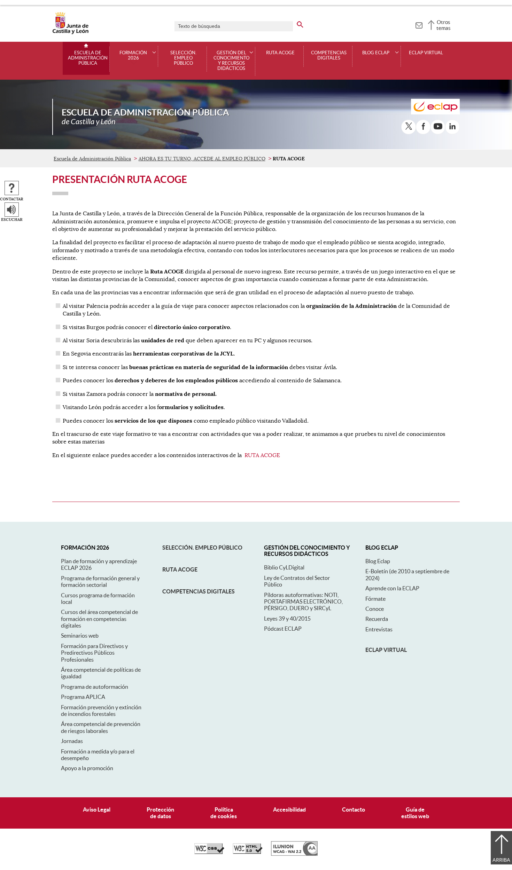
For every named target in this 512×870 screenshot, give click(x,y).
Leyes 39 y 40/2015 (287, 618)
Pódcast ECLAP (283, 628)
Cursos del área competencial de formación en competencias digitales (99, 619)
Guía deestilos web (415, 812)
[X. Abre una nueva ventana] (408, 127)
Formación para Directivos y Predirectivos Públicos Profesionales (94, 653)
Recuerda (376, 619)
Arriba (501, 860)
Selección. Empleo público (202, 547)
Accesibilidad (289, 809)
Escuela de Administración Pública (88, 58)
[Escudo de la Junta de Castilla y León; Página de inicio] (70, 32)
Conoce (374, 609)
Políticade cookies (223, 812)
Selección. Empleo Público (183, 58)
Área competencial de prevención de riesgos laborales (100, 727)
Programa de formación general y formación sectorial (100, 581)
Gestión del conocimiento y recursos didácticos (231, 60)
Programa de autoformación (94, 687)
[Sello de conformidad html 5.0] (248, 852)
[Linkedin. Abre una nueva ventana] (452, 127)
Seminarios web (80, 635)
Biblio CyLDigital (284, 567)
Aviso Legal (96, 809)
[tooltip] (418, 24)
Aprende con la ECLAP (392, 588)
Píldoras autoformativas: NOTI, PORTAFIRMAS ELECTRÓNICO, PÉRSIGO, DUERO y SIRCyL (303, 602)
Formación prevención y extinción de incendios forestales (101, 710)
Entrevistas (379, 629)
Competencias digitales (198, 591)
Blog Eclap (377, 561)
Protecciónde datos (160, 812)
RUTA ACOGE (280, 52)
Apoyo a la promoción (87, 768)
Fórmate (375, 599)
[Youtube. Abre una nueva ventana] (437, 127)
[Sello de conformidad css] (209, 852)
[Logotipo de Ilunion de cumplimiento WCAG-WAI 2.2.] (294, 854)
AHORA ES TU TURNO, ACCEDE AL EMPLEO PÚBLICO (202, 158)
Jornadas (72, 741)
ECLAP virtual (426, 52)
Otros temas (443, 25)
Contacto (353, 809)
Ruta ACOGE (179, 569)
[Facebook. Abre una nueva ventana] (423, 127)
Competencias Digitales (329, 55)
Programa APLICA (83, 697)
